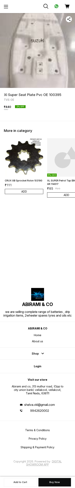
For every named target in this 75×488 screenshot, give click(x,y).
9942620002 (39, 410)
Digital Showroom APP (44, 463)
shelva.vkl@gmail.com (39, 404)
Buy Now (54, 482)
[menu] (6, 6)
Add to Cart (20, 482)
